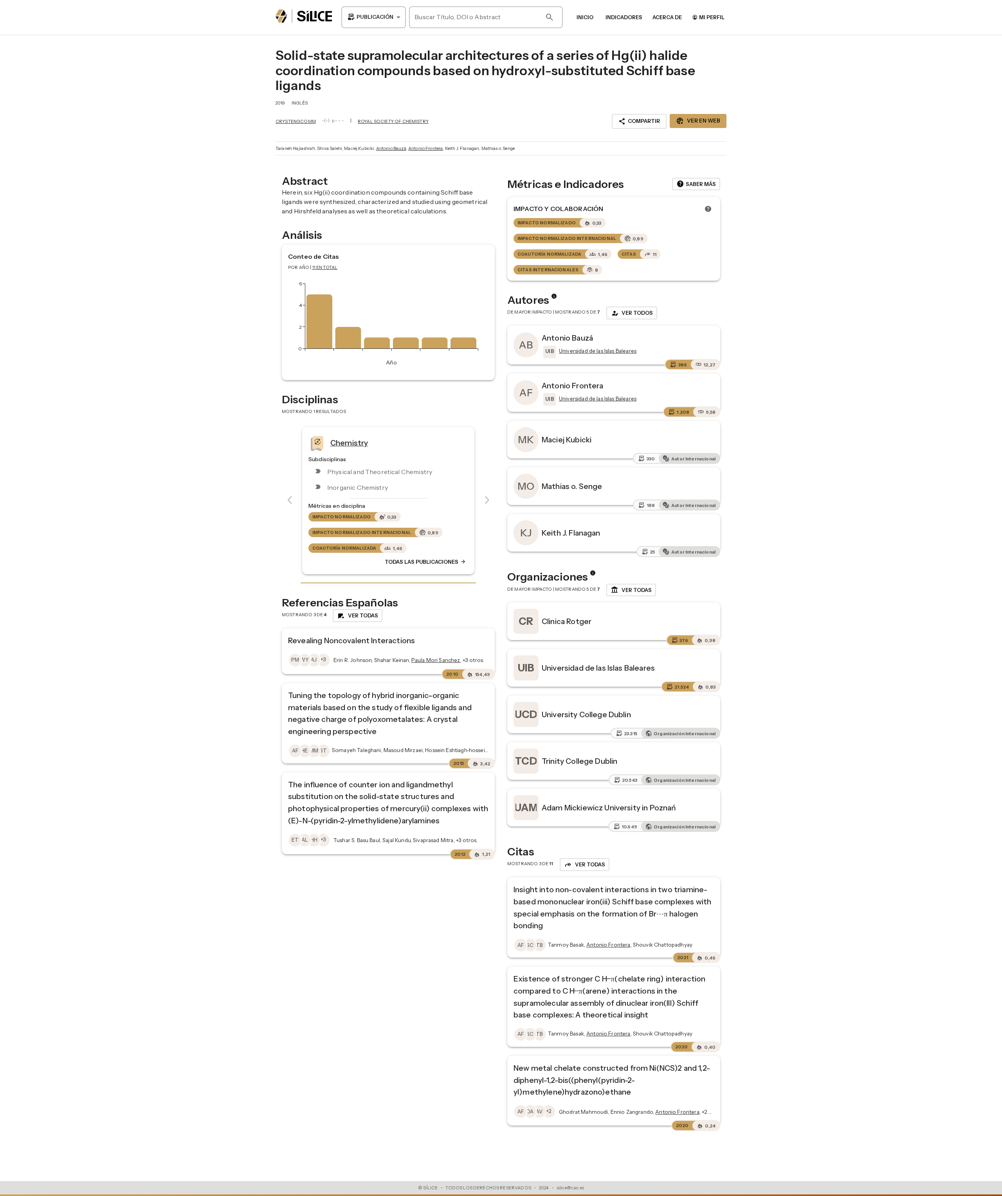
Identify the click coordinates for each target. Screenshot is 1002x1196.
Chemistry (349, 442)
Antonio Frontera (425, 148)
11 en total (325, 267)
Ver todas (631, 590)
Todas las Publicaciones (425, 562)
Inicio (585, 17)
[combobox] (373, 17)
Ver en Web (698, 121)
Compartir (639, 121)
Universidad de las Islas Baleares (598, 668)
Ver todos (632, 313)
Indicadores (624, 17)
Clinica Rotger (566, 621)
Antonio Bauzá (391, 148)
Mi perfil (708, 17)
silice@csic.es (570, 1188)
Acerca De (667, 17)
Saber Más (696, 184)
